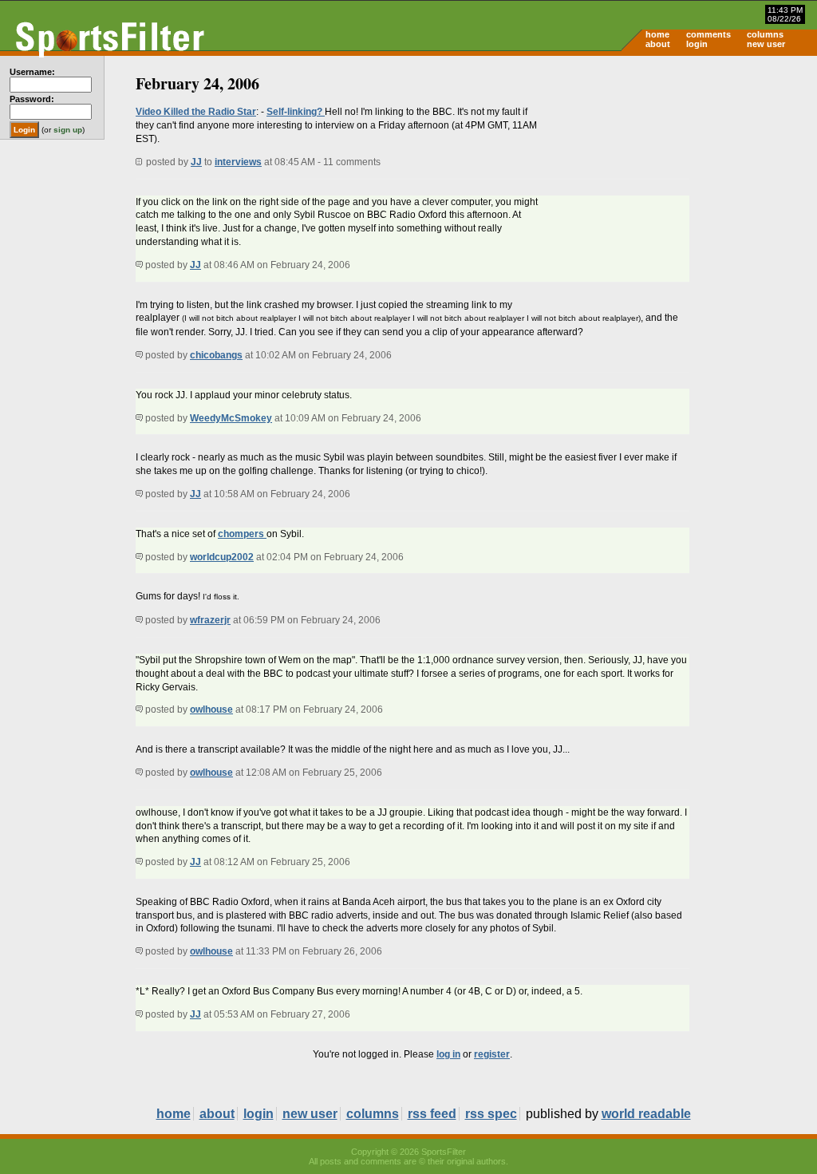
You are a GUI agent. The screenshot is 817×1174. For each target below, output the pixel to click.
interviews (238, 162)
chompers (242, 534)
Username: (32, 72)
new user (766, 44)
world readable (646, 1114)
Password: (32, 99)
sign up (67, 129)
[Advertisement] (681, 180)
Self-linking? (295, 111)
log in (448, 1054)
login (697, 44)
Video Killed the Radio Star (196, 111)
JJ (196, 162)
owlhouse (211, 709)
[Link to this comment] (139, 265)
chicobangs (216, 355)
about (657, 44)
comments (708, 34)
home (657, 34)
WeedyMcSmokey (231, 418)
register (492, 1054)
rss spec (491, 1114)
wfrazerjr (210, 620)
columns (765, 34)
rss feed (432, 1114)
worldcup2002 (222, 557)
